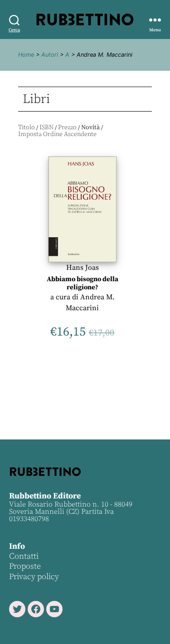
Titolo (26, 127)
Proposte (25, 566)
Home (26, 54)
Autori (49, 54)
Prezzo (67, 127)
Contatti (24, 556)
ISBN (46, 127)
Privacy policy (34, 576)
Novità (90, 127)
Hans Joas (82, 267)
